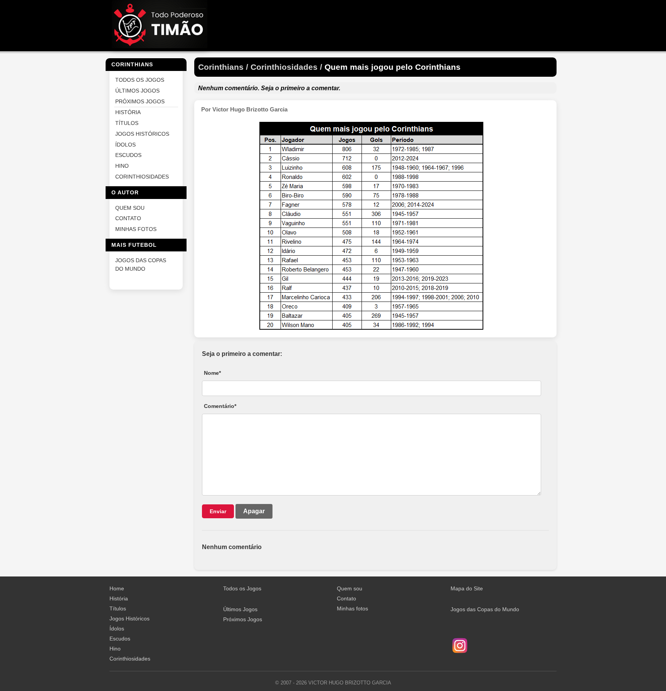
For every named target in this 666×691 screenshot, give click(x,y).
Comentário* (220, 406)
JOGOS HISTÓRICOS (142, 134)
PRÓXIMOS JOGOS (140, 101)
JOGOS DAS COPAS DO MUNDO (140, 264)
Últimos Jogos (240, 609)
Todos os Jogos (242, 588)
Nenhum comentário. (228, 88)
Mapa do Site (467, 588)
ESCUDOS (128, 155)
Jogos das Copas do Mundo (485, 609)
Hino (115, 648)
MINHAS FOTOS (135, 229)
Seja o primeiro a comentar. (300, 88)
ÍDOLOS (125, 144)
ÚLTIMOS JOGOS (137, 90)
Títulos (117, 608)
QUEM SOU (130, 208)
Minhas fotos (352, 608)
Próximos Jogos (242, 619)
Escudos (119, 638)
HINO (122, 166)
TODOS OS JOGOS (139, 80)
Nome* (212, 373)
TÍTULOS (126, 123)
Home (116, 588)
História (118, 598)
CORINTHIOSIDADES (142, 176)
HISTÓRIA (128, 112)
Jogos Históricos (129, 618)
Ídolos (116, 628)
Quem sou (349, 588)
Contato (346, 598)
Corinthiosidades (129, 659)
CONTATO (128, 218)
